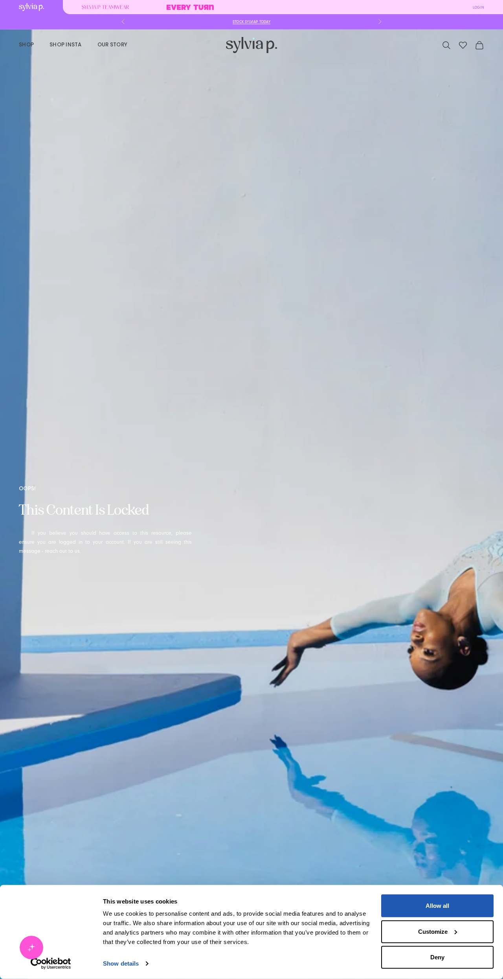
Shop (26, 44)
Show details (121, 963)
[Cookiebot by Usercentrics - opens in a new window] (51, 964)
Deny (437, 957)
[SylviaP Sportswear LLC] (251, 45)
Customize (433, 931)
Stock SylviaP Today (251, 21)
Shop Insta (66, 44)
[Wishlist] (463, 45)
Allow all (437, 905)
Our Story (112, 44)
